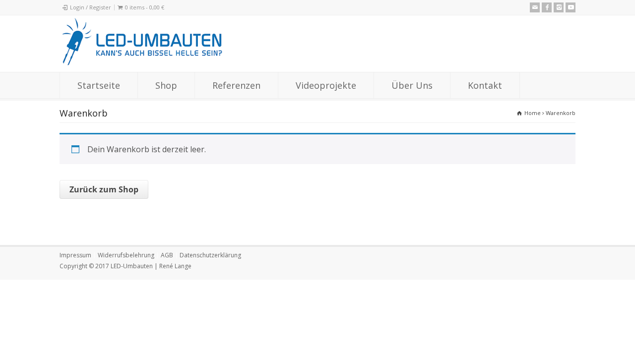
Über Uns (412, 85)
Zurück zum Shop (103, 189)
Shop (166, 85)
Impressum (75, 255)
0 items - (144, 7)
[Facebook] (547, 7)
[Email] (535, 7)
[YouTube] (570, 7)
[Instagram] (559, 7)
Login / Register (90, 7)
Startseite (98, 85)
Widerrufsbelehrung (126, 255)
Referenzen (236, 85)
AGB (167, 255)
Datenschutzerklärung (210, 255)
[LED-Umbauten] (142, 65)
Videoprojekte (326, 85)
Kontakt (485, 85)
